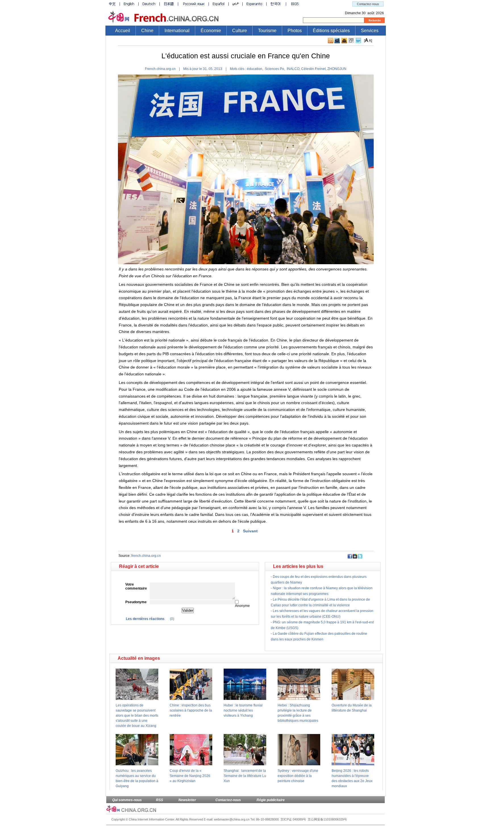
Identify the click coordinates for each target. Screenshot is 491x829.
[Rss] (330, 42)
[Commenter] (358, 42)
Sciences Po (273, 69)
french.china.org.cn (146, 556)
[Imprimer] (344, 42)
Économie (211, 30)
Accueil (122, 30)
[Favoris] (351, 42)
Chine (147, 30)
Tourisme (267, 30)
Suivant (250, 531)
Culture (239, 30)
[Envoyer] (337, 40)
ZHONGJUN (336, 69)
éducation (254, 69)
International (177, 30)
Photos (295, 30)
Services (369, 30)
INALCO (292, 69)
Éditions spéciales (331, 30)
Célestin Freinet (313, 69)
